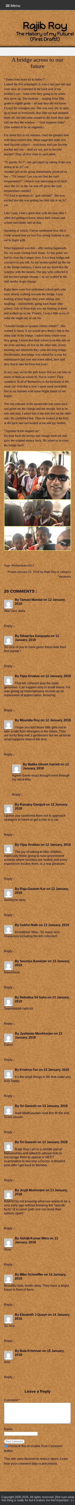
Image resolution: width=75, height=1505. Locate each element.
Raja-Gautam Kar (33, 888)
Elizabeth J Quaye (33, 1314)
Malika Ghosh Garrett (44, 764)
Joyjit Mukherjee (32, 1190)
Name (8, 1429)
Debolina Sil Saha (33, 997)
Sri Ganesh (28, 1106)
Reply (8, 626)
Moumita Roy (30, 720)
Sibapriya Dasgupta (35, 636)
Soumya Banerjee (33, 961)
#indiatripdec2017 (23, 565)
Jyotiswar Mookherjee (36, 1033)
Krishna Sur (29, 1069)
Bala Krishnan (30, 1351)
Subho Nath (29, 925)
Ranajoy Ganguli (32, 804)
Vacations (65, 576)
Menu (15, 6)
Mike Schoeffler (31, 1274)
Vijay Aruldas (30, 676)
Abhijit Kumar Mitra (34, 1238)
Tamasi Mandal (31, 599)
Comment (12, 1400)
